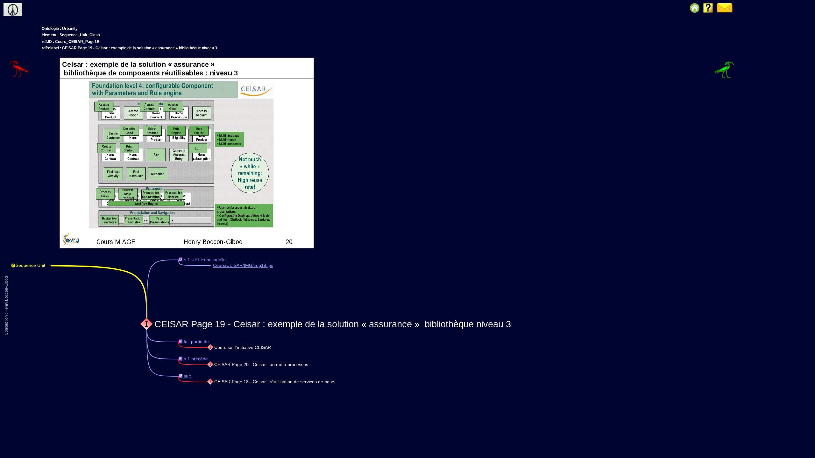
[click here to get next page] (187, 247)
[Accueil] (23, 5)
